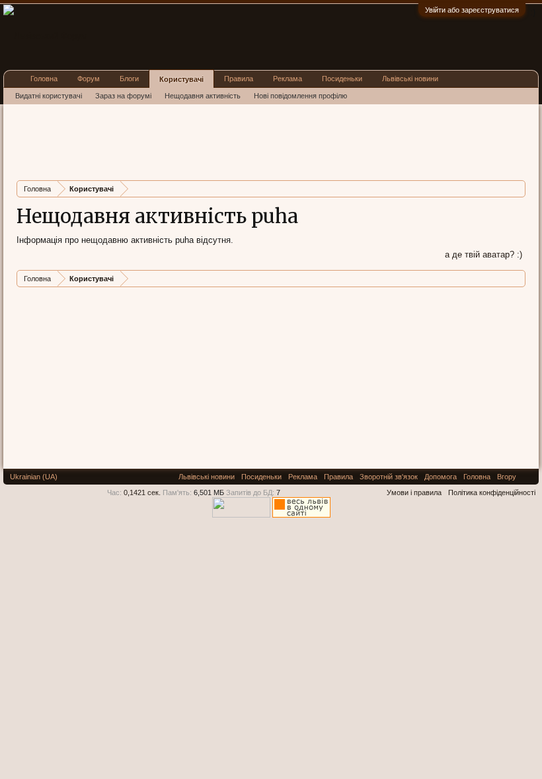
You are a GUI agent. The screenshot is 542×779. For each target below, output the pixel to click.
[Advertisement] (257, 140)
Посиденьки (342, 79)
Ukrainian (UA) (34, 477)
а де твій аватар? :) (483, 254)
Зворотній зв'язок (389, 477)
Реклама (287, 79)
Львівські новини (410, 79)
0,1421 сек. (142, 492)
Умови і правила (414, 492)
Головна (44, 79)
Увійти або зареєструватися (472, 10)
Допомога (440, 477)
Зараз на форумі (123, 96)
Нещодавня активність (203, 96)
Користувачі (181, 79)
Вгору (506, 477)
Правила (238, 79)
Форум (88, 79)
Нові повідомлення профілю (300, 96)
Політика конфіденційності (491, 492)
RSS (527, 476)
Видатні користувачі (48, 96)
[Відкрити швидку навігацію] (517, 188)
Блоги (129, 79)
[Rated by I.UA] (241, 515)
